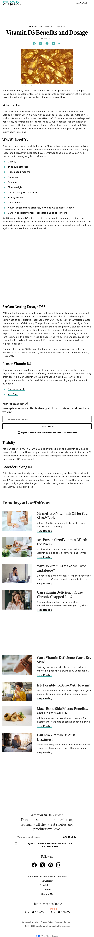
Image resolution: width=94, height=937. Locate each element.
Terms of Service (62, 922)
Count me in (47, 426)
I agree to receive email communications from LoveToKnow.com (49, 433)
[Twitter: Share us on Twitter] (40, 43)
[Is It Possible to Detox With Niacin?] (17, 691)
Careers (47, 889)
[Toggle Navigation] (90, 3)
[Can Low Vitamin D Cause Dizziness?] (17, 742)
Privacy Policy (47, 922)
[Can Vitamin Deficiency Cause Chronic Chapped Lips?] (17, 600)
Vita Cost (13, 394)
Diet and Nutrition (35, 26)
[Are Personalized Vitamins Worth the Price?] (17, 547)
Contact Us (47, 894)
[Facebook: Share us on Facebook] (34, 43)
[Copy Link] (60, 43)
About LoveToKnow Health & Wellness (47, 876)
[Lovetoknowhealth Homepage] (12, 3)
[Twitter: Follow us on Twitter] (43, 865)
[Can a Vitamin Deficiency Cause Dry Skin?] (17, 665)
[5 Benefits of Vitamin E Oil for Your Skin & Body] (17, 521)
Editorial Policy (47, 885)
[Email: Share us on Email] (53, 43)
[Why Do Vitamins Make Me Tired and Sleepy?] (17, 573)
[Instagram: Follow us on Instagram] (59, 865)
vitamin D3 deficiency (69, 316)
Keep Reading (44, 530)
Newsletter (47, 880)
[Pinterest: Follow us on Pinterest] (51, 865)
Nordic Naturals (16, 389)
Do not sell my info (30, 922)
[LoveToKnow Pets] (60, 910)
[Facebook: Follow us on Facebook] (35, 865)
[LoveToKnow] (34, 910)
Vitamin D (61, 26)
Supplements (49, 26)
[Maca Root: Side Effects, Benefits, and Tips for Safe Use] (17, 716)
